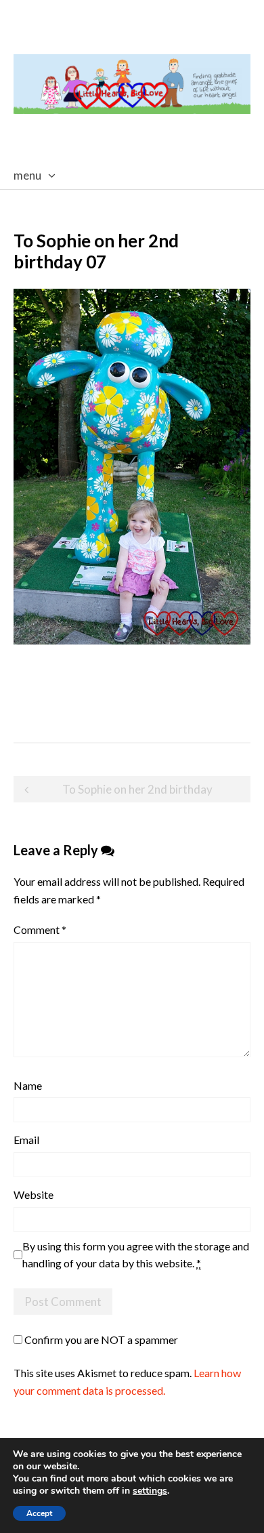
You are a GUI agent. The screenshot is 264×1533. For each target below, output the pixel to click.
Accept (39, 1513)
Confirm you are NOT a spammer (100, 1339)
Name (28, 1085)
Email (26, 1139)
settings (150, 1491)
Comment (40, 929)
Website (33, 1194)
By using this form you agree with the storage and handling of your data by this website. (135, 1255)
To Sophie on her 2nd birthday (137, 789)
